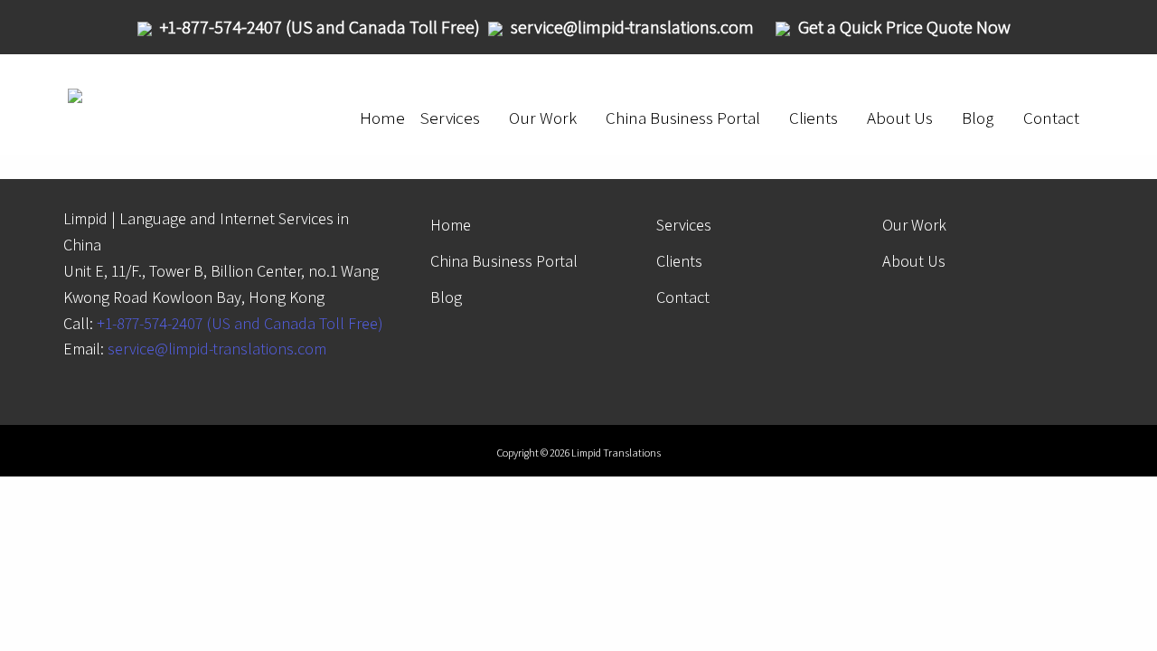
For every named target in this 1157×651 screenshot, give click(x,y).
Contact (1051, 117)
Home (382, 117)
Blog (978, 117)
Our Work (543, 117)
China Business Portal (683, 117)
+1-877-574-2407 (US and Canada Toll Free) (240, 323)
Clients (813, 117)
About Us (900, 117)
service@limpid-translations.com (217, 348)
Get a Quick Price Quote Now (904, 27)
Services (449, 117)
